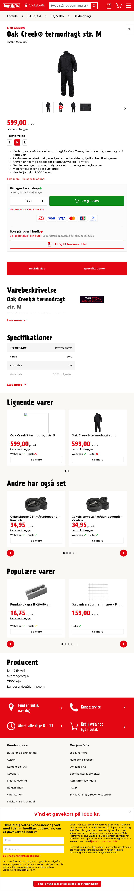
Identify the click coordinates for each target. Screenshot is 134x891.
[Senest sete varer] (130, 29)
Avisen (11, 759)
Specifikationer (94, 268)
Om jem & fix (78, 766)
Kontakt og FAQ (17, 766)
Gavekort (12, 773)
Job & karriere (78, 752)
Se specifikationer (34, 179)
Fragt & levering (17, 780)
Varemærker (15, 794)
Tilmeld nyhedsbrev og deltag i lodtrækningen (67, 883)
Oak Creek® (16, 28)
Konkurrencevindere (83, 780)
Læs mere (13, 179)
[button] (65, 471)
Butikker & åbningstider (22, 752)
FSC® (73, 787)
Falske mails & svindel (21, 801)
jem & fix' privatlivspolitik (104, 841)
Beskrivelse (37, 268)
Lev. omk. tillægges (17, 129)
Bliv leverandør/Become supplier (90, 794)
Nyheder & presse (81, 759)
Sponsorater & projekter (85, 773)
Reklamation (15, 787)
